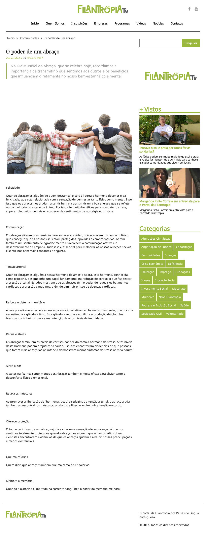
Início (35, 23)
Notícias (158, 23)
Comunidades (29, 38)
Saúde (184, 305)
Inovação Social (165, 280)
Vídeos (141, 23)
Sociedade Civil (151, 313)
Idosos (145, 280)
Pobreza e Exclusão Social (158, 305)
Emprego (165, 272)
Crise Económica (152, 263)
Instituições (79, 23)
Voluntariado (174, 313)
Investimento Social (154, 288)
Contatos (177, 23)
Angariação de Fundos (156, 247)
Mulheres (147, 297)
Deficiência (175, 263)
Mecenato (178, 288)
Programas (122, 23)
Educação (147, 272)
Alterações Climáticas (155, 238)
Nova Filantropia (170, 297)
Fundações (182, 272)
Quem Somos (55, 23)
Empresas (101, 23)
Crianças (170, 255)
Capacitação (184, 247)
